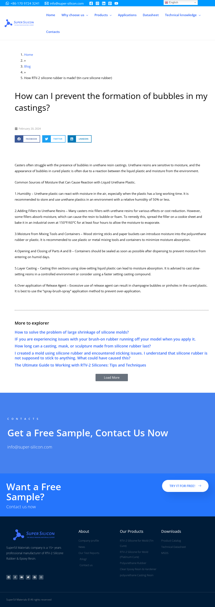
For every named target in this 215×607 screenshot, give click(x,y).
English (173, 2)
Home (28, 54)
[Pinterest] (110, 3)
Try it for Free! (182, 486)
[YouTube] (116, 3)
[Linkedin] (104, 3)
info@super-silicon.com (29, 447)
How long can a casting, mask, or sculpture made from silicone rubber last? (83, 345)
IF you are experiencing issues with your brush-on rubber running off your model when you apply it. (105, 339)
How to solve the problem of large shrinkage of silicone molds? (72, 332)
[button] (86, 14)
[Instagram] (97, 3)
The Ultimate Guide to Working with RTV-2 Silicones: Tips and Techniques (80, 365)
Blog (27, 66)
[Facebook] (91, 3)
